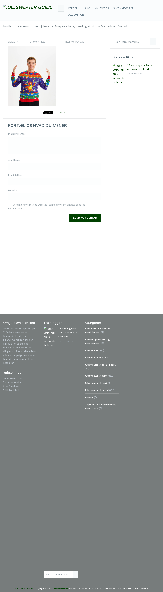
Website (12, 190)
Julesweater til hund (96, 382)
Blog (87, 8)
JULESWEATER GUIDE (24, 588)
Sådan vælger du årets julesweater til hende (67, 332)
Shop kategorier (123, 8)
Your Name (14, 160)
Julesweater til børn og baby (100, 364)
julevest (89, 397)
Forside (72, 8)
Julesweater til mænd (97, 390)
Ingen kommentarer (75, 41)
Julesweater (91, 350)
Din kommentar (16, 133)
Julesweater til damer (97, 375)
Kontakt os (102, 8)
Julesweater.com (60, 588)
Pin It (62, 112)
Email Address (15, 175)
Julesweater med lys (96, 357)
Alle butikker (76, 14)
